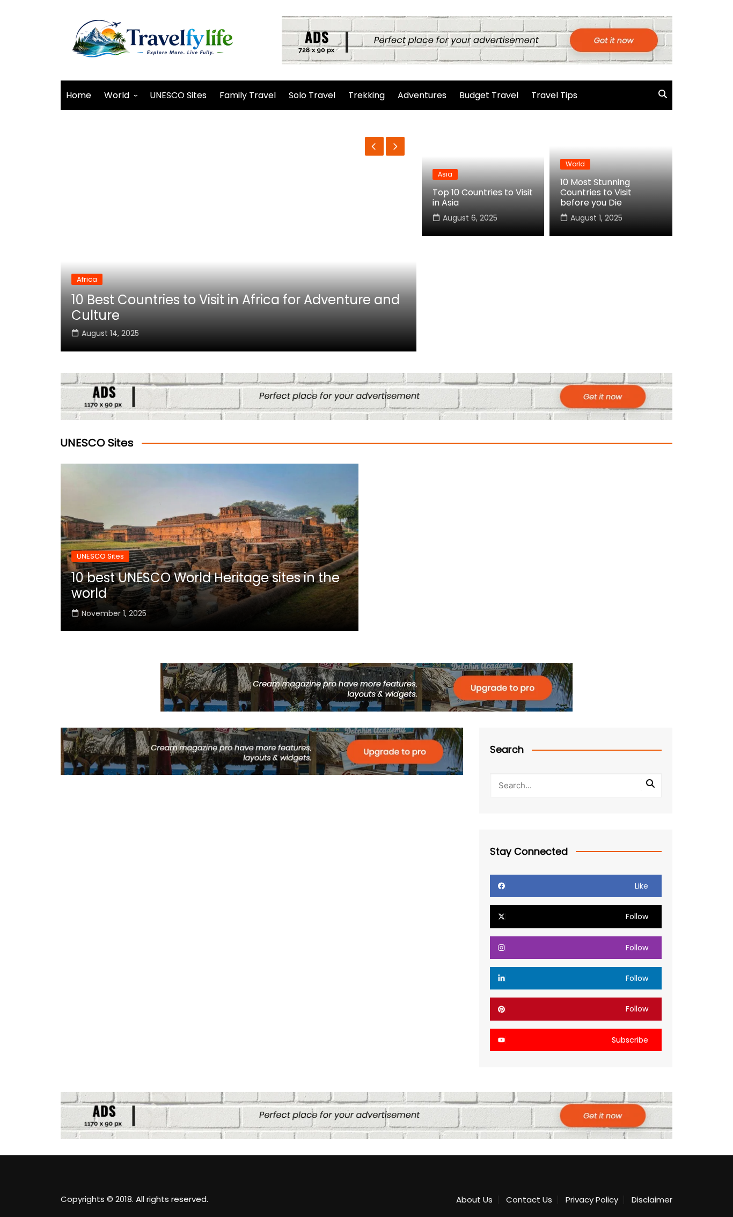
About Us (474, 1200)
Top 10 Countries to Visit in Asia (483, 197)
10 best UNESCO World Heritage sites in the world (205, 585)
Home (78, 95)
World (116, 95)
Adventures (422, 95)
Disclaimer (652, 1200)
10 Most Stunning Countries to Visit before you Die (596, 192)
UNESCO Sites (178, 95)
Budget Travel (488, 95)
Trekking (366, 95)
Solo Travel (312, 95)
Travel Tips (554, 95)
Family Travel (247, 95)
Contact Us (529, 1200)
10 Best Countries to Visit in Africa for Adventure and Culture (235, 307)
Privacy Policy (592, 1200)
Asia (445, 174)
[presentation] (374, 146)
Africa (87, 279)
